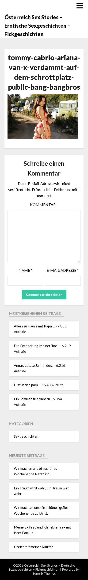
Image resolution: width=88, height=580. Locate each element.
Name (25, 270)
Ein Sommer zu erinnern (32, 399)
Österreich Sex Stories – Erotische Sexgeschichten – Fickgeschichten (37, 25)
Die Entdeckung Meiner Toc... (36, 346)
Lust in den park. (26, 385)
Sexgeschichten (26, 436)
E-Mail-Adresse (63, 270)
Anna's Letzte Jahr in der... (33, 365)
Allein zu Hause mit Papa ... (34, 326)
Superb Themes (44, 573)
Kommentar (44, 204)
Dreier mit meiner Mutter (33, 547)
